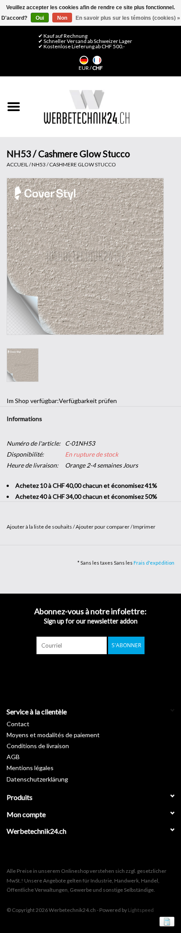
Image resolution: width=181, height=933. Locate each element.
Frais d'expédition (154, 563)
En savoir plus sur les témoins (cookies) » (128, 18)
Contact (18, 724)
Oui (40, 18)
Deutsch (84, 60)
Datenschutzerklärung (37, 779)
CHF (97, 68)
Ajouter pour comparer (103, 526)
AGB (13, 756)
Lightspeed (141, 910)
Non (62, 18)
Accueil (17, 164)
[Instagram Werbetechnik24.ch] (98, 672)
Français (97, 60)
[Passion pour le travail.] (86, 107)
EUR (84, 68)
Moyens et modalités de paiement (53, 734)
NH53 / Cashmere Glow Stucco (74, 164)
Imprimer (144, 526)
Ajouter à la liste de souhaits (40, 526)
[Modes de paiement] (165, 921)
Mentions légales (30, 767)
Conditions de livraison (38, 745)
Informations (24, 418)
